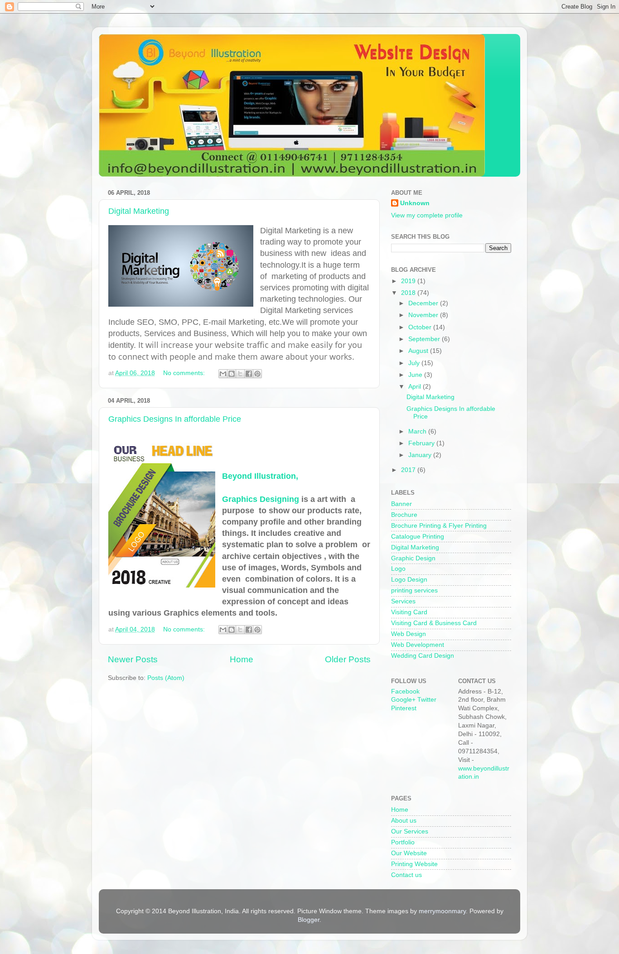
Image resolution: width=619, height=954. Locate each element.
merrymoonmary (442, 911)
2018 (409, 292)
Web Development (417, 644)
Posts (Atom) (165, 678)
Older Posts (348, 659)
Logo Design (409, 579)
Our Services (409, 831)
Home (241, 659)
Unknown (415, 203)
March (418, 431)
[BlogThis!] (231, 373)
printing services (414, 590)
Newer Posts (133, 659)
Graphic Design (413, 558)
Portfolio (403, 842)
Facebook (405, 691)
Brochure (404, 514)
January (420, 455)
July (414, 363)
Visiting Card (409, 612)
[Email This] (222, 373)
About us (403, 820)
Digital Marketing (138, 211)
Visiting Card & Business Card (434, 623)
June (416, 374)
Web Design (408, 634)
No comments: (185, 373)
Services (403, 601)
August (419, 350)
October (420, 327)
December (424, 303)
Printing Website (414, 864)
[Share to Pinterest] (257, 373)
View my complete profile (427, 215)
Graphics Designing (260, 499)
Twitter (426, 699)
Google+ (403, 699)
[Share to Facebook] (248, 373)
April (415, 386)
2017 (409, 470)
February (422, 443)
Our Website (409, 853)
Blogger (308, 919)
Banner (401, 504)
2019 (409, 281)
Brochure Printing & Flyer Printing (439, 525)
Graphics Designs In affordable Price (174, 419)
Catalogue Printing (417, 536)
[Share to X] (240, 373)
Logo (398, 568)
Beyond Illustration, (260, 476)
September (425, 339)
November (424, 315)
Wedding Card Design (422, 655)
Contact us (406, 875)
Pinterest (403, 708)
